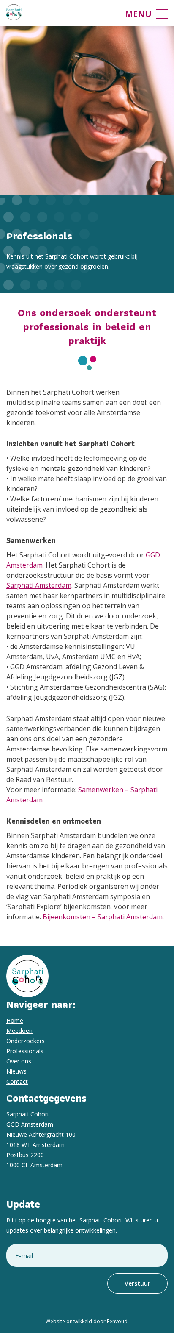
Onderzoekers (25, 1041)
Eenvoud (117, 1321)
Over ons (18, 1061)
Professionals (25, 1051)
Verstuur (137, 1283)
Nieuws (16, 1071)
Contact (17, 1081)
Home (14, 1020)
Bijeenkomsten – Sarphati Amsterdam (103, 916)
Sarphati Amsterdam (38, 585)
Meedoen (19, 1031)
